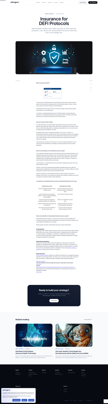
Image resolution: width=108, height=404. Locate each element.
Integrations (18, 374)
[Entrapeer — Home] (14, 3)
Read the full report (40, 261)
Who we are (83, 374)
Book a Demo (83, 2)
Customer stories (71, 372)
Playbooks (44, 372)
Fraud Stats (39, 272)
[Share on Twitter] (91, 84)
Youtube (65, 391)
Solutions (44, 2)
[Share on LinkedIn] (91, 87)
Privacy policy (66, 400)
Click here (38, 264)
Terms (71, 400)
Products (38, 2)
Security (56, 2)
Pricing (82, 372)
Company (62, 2)
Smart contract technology (42, 255)
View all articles (87, 319)
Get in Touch (54, 300)
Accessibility (80, 400)
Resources (50, 2)
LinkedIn (65, 389)
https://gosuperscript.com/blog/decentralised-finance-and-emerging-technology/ (55, 267)
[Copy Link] (91, 91)
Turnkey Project (32, 372)
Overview (17, 372)
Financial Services (58, 374)
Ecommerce (57, 372)
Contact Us (83, 375)
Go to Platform (93, 2)
